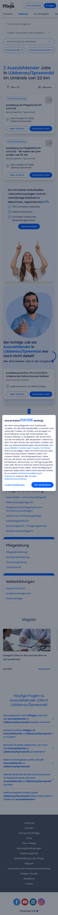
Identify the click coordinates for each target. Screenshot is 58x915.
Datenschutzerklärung (29, 473)
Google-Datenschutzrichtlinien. (21, 477)
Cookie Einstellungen (15, 484)
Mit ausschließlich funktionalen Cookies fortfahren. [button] (29, 446)
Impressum (10, 476)
